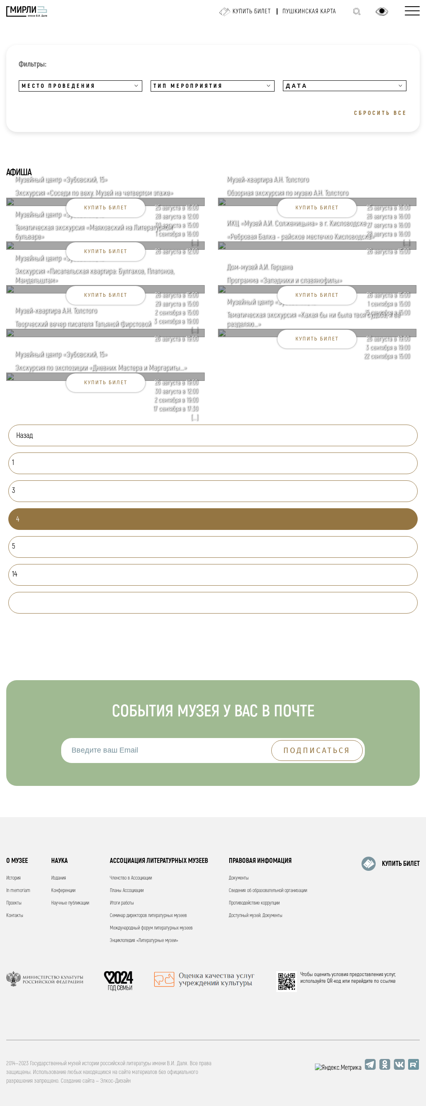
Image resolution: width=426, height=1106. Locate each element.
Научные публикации (70, 903)
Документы (239, 878)
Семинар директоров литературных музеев (148, 915)
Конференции (63, 890)
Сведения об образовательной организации (268, 890)
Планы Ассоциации (127, 890)
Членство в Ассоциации (131, 878)
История (13, 878)
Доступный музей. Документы (255, 915)
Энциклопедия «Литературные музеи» (144, 940)
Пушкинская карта (309, 11)
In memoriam (18, 890)
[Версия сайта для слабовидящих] (382, 11)
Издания (58, 878)
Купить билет (252, 11)
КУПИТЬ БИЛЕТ (401, 864)
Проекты (14, 903)
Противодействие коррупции (254, 903)
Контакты (14, 915)
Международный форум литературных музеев (151, 928)
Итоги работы (122, 903)
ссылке (388, 981)
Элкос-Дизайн (115, 1080)
